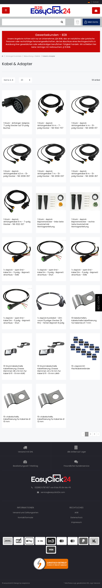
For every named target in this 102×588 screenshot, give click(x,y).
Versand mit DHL (25, 451)
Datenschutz (76, 517)
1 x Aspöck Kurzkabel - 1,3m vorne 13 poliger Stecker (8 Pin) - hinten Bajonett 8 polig (50, 320)
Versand (97, 583)
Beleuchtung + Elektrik (32, 56)
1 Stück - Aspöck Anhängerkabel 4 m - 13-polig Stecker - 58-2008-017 (84, 125)
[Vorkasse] (19, 541)
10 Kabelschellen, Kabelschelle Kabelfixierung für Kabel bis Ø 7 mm (84, 320)
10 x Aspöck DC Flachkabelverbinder (80, 367)
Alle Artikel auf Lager (76, 451)
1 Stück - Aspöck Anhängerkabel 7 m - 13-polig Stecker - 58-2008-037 (50, 173)
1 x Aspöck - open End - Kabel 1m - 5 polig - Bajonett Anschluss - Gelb (16, 272)
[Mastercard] (73, 541)
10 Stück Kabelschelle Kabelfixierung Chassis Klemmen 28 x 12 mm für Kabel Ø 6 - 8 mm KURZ (15, 370)
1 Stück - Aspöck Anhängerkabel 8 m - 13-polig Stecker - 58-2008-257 (84, 173)
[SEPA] (40, 541)
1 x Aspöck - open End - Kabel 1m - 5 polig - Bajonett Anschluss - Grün (50, 272)
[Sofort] (94, 541)
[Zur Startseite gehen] (2, 56)
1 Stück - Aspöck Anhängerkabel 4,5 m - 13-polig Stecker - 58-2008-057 (16, 173)
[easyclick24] (51, 479)
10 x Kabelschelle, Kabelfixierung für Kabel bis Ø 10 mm (16, 419)
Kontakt (96, 2)
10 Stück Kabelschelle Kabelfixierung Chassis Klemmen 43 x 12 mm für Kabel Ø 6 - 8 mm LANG (49, 370)
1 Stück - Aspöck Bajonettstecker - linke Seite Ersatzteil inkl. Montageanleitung (50, 223)
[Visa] (51, 549)
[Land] (88, 2)
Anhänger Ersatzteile (13, 56)
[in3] (51, 541)
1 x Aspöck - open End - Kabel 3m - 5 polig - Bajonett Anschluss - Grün (16, 320)
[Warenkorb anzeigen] (96, 10)
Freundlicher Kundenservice (76, 466)
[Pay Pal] (83, 541)
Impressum (76, 522)
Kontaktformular (25, 517)
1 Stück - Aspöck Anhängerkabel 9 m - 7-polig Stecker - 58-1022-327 (16, 221)
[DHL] (8, 541)
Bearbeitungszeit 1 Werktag (25, 466)
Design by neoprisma (22, 583)
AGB (76, 512)
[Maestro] (62, 541)
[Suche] (62, 22)
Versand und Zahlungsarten (25, 512)
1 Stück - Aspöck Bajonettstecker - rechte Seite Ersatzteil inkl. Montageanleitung (83, 223)
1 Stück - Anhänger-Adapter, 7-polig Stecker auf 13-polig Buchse (16, 125)
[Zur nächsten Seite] (98, 434)
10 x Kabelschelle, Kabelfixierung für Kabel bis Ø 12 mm (50, 419)
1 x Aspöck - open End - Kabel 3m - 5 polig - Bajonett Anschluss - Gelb (84, 272)
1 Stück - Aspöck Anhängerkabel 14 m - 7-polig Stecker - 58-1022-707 (50, 125)
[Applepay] (29, 541)
